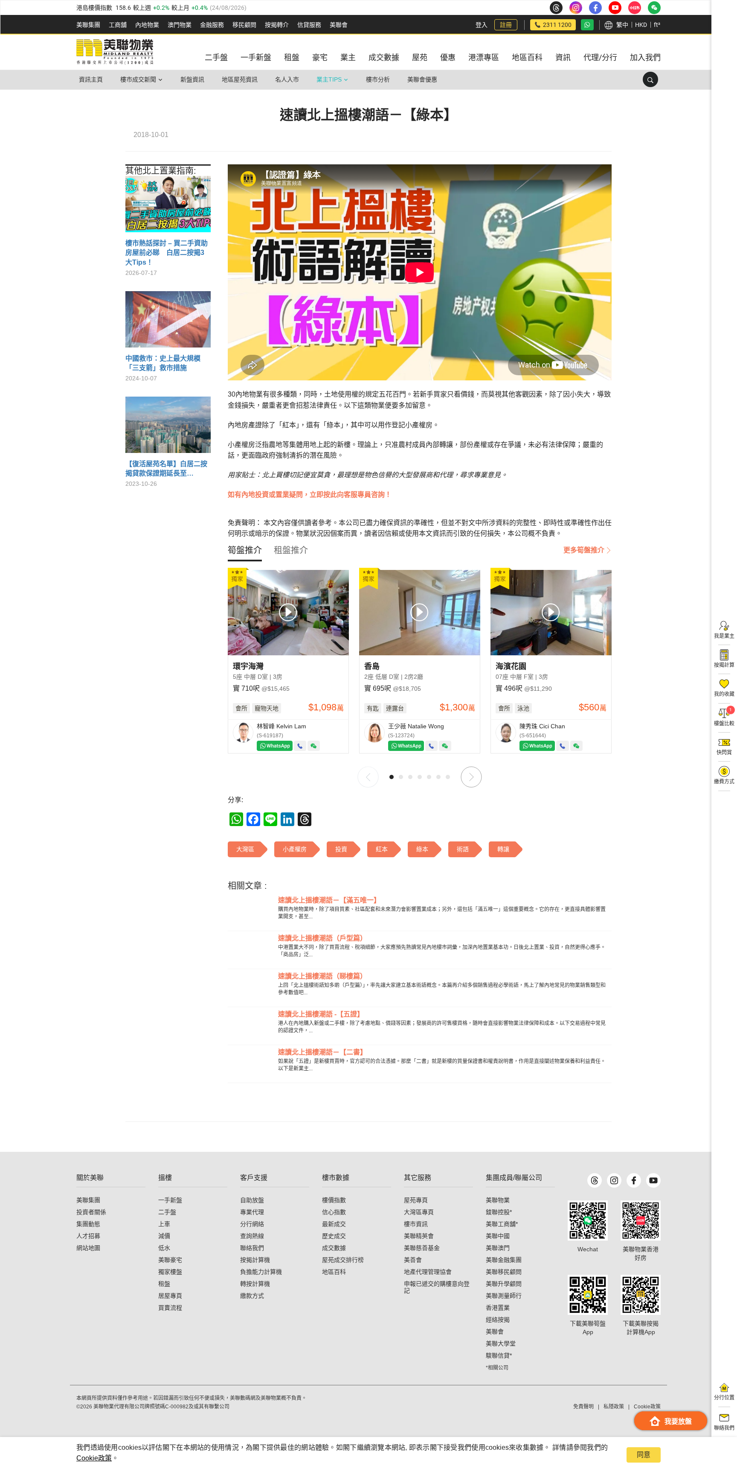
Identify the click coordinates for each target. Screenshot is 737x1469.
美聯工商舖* (502, 1224)
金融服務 (212, 24)
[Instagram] (614, 1180)
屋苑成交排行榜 (343, 1259)
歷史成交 (334, 1235)
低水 (164, 1247)
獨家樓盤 (170, 1271)
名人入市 (287, 79)
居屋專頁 (170, 1295)
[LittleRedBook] (641, 1220)
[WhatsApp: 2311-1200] (587, 24)
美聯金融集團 (504, 1259)
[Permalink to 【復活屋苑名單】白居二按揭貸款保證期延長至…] (168, 428)
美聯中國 (498, 1235)
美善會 (413, 1259)
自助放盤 (252, 1200)
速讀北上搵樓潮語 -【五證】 (321, 1014)
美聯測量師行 (504, 1295)
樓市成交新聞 (138, 79)
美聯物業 (498, 1200)
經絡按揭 (498, 1319)
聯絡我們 (252, 1247)
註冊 (506, 24)
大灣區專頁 (419, 1212)
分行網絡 (252, 1224)
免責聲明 (583, 1407)
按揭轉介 (277, 24)
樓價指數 (334, 1200)
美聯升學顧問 (504, 1283)
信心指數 (334, 1212)
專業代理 (252, 1212)
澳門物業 (180, 24)
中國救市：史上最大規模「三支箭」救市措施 (162, 363)
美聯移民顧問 (504, 1271)
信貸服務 (309, 24)
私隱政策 (614, 1407)
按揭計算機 (255, 1259)
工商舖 (118, 24)
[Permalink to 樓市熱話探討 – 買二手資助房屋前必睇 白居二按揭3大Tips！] (168, 207)
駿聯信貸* (499, 1355)
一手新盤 (170, 1200)
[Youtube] (653, 1180)
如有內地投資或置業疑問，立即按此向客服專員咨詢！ (310, 494)
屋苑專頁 (416, 1200)
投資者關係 (91, 1212)
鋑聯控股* (499, 1212)
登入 (481, 24)
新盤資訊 (192, 79)
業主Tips (329, 79)
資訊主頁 (91, 79)
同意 (643, 1454)
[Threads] (594, 1180)
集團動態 (88, 1224)
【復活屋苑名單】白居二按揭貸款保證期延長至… (166, 468)
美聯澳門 (498, 1247)
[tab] (245, 550)
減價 (164, 1235)
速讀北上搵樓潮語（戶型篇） (322, 938)
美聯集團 (88, 24)
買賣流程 (170, 1307)
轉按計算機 (255, 1283)
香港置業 (498, 1307)
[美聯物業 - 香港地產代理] (114, 52)
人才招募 (88, 1235)
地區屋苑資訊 (240, 79)
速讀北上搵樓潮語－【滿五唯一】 (329, 900)
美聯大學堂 (501, 1343)
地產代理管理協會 (428, 1271)
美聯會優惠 (422, 79)
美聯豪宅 (170, 1259)
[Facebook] (634, 1180)
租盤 (164, 1283)
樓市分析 (378, 79)
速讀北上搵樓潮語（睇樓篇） (322, 976)
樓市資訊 (416, 1224)
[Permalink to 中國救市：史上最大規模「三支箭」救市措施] (168, 322)
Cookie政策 (94, 1458)
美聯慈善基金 (422, 1247)
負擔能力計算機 (261, 1271)
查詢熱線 (252, 1235)
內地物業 (147, 24)
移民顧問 (244, 24)
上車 (164, 1224)
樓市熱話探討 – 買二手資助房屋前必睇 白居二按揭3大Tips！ (166, 252)
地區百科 (334, 1271)
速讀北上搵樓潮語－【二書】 (322, 1052)
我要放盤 (678, 1421)
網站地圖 (88, 1247)
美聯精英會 (419, 1235)
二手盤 (167, 1212)
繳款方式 (252, 1295)
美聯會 (339, 24)
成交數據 (334, 1247)
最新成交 (334, 1224)
